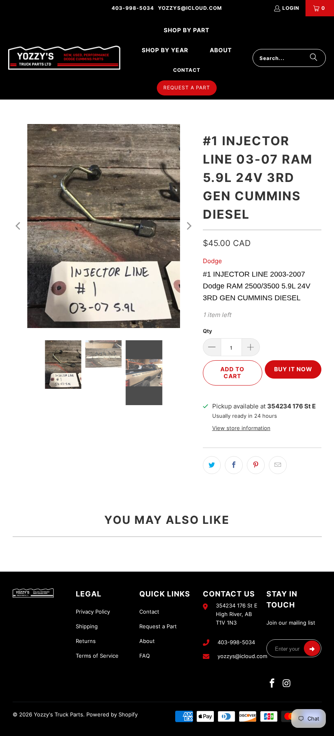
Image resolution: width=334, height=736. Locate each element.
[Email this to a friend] (278, 465)
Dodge (212, 261)
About (147, 641)
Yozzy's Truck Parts (58, 714)
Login (290, 8)
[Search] (313, 58)
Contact (149, 611)
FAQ (144, 655)
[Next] (188, 226)
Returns (86, 641)
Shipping (87, 626)
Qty (207, 331)
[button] (186, 30)
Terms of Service (97, 655)
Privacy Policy (93, 611)
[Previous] (18, 226)
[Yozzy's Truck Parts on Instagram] (287, 683)
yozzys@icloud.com (190, 8)
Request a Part (158, 626)
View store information (241, 428)
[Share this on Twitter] (212, 465)
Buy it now (293, 369)
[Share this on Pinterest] (256, 465)
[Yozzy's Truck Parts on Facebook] (272, 683)
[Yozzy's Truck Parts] (64, 58)
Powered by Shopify (112, 714)
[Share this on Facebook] (234, 465)
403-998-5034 (133, 8)
